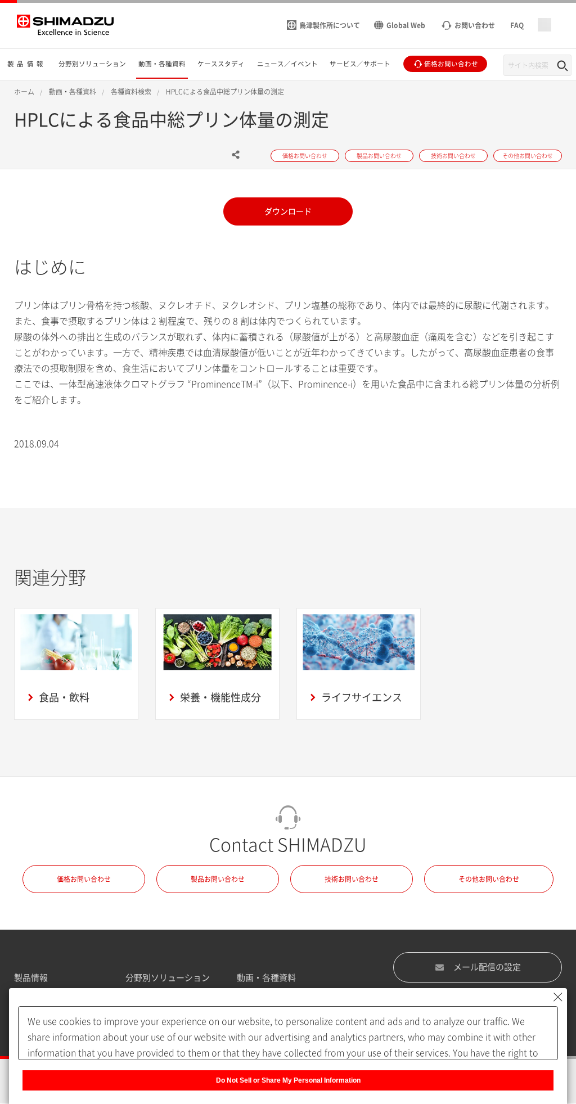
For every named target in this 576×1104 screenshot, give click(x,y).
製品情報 (31, 978)
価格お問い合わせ (84, 879)
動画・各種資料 (266, 978)
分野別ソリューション (167, 978)
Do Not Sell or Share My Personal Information (288, 1080)
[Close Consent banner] (558, 997)
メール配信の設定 (487, 967)
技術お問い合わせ (352, 879)
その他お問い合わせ (488, 879)
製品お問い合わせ (218, 879)
